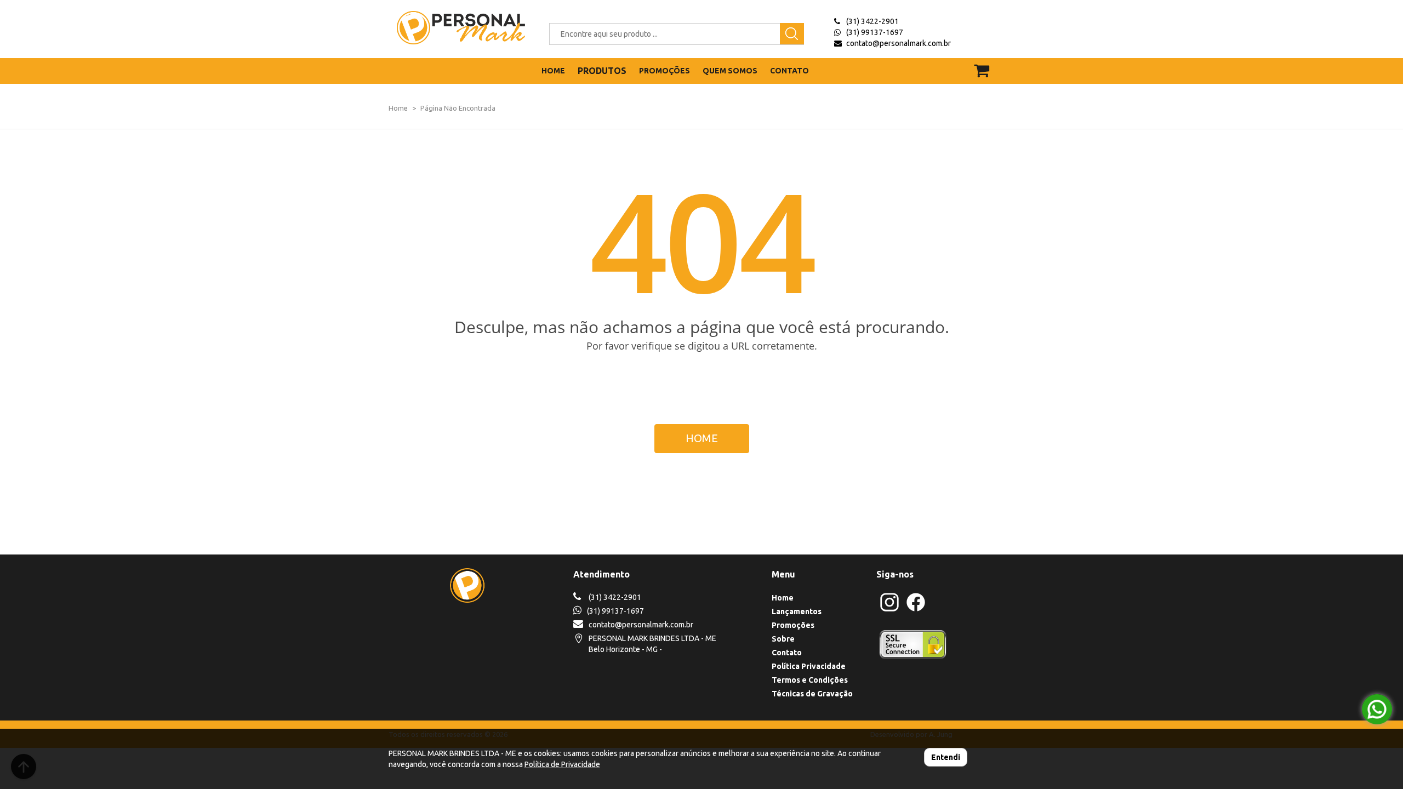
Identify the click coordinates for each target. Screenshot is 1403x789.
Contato (787, 652)
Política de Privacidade (562, 764)
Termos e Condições (810, 680)
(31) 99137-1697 (874, 32)
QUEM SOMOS (730, 70)
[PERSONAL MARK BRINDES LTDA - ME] (453, 27)
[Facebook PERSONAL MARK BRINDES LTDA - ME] (915, 609)
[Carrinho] (988, 65)
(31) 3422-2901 (872, 21)
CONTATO (789, 70)
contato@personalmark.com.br (898, 43)
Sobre (783, 638)
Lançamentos (797, 611)
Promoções (793, 625)
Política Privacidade (809, 666)
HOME (553, 70)
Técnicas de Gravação (812, 693)
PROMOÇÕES (664, 70)
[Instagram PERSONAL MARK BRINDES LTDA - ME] (889, 609)
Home (398, 108)
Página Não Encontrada (457, 108)
